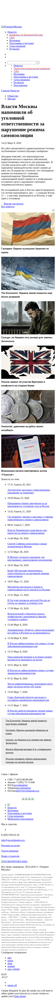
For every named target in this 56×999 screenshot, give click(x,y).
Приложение (20, 85)
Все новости (7, 206)
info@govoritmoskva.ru (27, 790)
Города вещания (9, 850)
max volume (13, 969)
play (9, 957)
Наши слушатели (10, 856)
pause (10, 960)
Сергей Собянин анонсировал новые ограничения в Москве (27, 545)
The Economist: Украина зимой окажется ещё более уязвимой (26, 722)
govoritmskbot (20, 785)
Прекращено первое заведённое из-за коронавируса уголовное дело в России (28, 504)
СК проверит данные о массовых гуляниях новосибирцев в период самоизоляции (30, 518)
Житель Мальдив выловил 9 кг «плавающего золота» (28, 751)
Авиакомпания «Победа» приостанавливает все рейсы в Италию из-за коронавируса (30, 631)
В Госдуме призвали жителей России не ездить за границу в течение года (28, 601)
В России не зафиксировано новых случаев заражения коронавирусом (30, 671)
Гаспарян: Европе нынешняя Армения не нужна (27, 732)
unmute (11, 966)
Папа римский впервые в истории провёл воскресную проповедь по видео (29, 658)
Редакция (14, 49)
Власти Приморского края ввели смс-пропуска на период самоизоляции (27, 531)
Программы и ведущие (21, 43)
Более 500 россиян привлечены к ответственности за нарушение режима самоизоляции (28, 573)
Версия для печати (13, 203)
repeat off (12, 985)
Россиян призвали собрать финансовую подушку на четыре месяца (26, 760)
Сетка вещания (17, 46)
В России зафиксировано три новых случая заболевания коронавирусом (30, 645)
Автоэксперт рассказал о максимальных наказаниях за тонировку (28, 491)
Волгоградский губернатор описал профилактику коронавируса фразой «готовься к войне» (26, 616)
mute (9, 963)
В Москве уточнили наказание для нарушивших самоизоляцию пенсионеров (29, 558)
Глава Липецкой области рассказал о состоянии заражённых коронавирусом (28, 698)
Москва (11, 98)
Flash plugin (20, 996)
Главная (5, 90)
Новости (12, 32)
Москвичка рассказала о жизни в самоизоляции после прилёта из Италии (28, 588)
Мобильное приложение (20, 819)
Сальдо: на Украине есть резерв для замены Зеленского (28, 741)
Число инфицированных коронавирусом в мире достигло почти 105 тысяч (30, 685)
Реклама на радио (10, 845)
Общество (12, 96)
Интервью (14, 40)
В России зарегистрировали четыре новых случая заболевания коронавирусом (30, 712)
